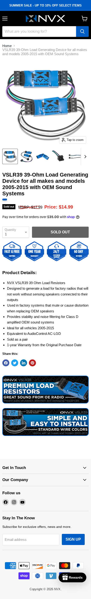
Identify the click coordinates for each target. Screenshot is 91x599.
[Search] (82, 31)
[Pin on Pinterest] (32, 362)
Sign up (73, 539)
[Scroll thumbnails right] (84, 156)
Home (7, 46)
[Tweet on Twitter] (14, 362)
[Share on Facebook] (5, 362)
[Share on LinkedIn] (23, 362)
